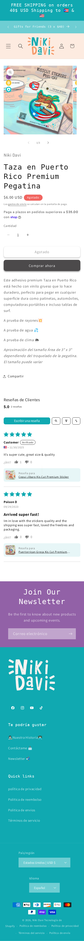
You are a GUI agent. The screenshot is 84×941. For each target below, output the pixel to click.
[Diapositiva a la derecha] (48, 142)
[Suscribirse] (70, 633)
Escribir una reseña (27, 421)
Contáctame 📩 (20, 748)
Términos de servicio (24, 820)
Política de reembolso (33, 926)
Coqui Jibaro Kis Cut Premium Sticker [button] (44, 477)
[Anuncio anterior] (8, 27)
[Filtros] (66, 421)
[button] (8, 46)
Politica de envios (21, 810)
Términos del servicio (32, 933)
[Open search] (56, 421)
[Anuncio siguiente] (75, 27)
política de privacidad (25, 789)
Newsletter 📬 (19, 758)
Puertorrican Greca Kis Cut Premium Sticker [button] (43, 552)
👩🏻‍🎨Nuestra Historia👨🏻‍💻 (25, 737)
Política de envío (59, 933)
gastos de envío (17, 204)
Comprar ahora (42, 265)
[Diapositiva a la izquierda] (28, 142)
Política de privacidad (65, 926)
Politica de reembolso (25, 799)
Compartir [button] (16, 376)
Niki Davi (38, 920)
